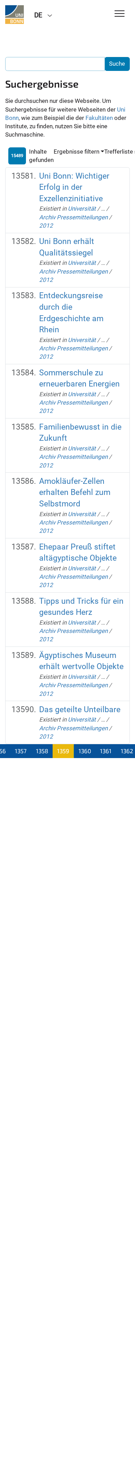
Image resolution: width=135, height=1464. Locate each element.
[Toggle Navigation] (120, 14)
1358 (42, 750)
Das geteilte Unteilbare (79, 709)
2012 (46, 225)
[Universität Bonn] (14, 14)
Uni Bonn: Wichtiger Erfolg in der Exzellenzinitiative (74, 187)
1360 (85, 750)
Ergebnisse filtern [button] (76, 151)
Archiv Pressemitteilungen (73, 217)
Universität (82, 208)
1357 (21, 750)
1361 (105, 750)
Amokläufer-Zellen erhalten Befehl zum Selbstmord (74, 493)
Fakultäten (99, 117)
